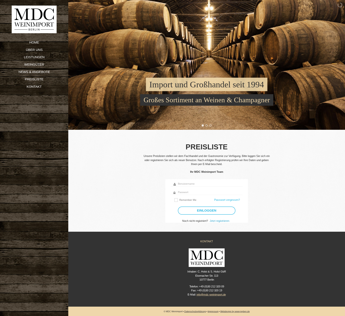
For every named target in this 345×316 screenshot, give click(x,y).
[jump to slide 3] (211, 125)
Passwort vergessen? (227, 199)
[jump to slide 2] (207, 125)
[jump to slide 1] (203, 125)
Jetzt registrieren (219, 220)
